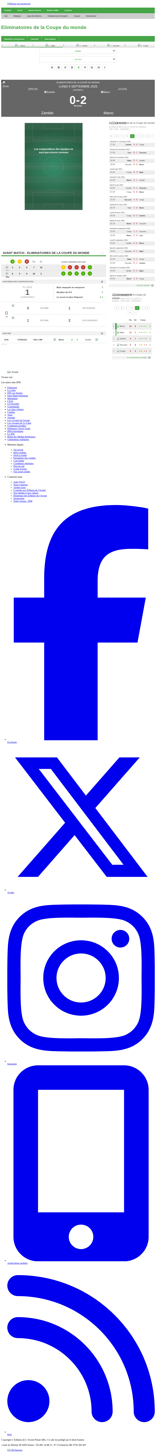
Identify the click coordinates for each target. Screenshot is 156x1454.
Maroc (109, 113)
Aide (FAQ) (19, 482)
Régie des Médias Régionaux (21, 436)
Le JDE (11, 434)
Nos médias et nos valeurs (25, 493)
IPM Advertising (15, 431)
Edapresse (12, 387)
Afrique (78, 51)
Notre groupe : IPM (22, 501)
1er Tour (78, 59)
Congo (141, 145)
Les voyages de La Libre (19, 423)
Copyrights (18, 460)
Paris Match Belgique (17, 395)
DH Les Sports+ (15, 393)
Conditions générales (23, 463)
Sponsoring (18, 498)
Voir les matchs (143, 285)
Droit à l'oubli (20, 455)
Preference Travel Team (18, 428)
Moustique (12, 398)
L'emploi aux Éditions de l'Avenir (29, 490)
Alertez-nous (19, 487)
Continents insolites (16, 426)
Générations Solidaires (18, 439)
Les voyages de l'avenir (18, 420)
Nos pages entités (21, 471)
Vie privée (18, 450)
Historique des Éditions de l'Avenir (30, 495)
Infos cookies (19, 452)
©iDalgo (4, 344)
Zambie (47, 113)
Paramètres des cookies (24, 458)
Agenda (11, 417)
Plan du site (19, 466)
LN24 (10, 401)
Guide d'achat (20, 469)
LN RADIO (13, 404)
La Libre (11, 390)
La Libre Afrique (15, 409)
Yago (9, 415)
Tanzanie (142, 153)
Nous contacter (20, 484)
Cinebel (11, 412)
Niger (129, 153)
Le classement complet (137, 357)
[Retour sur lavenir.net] (78, 3)
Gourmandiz (13, 406)
